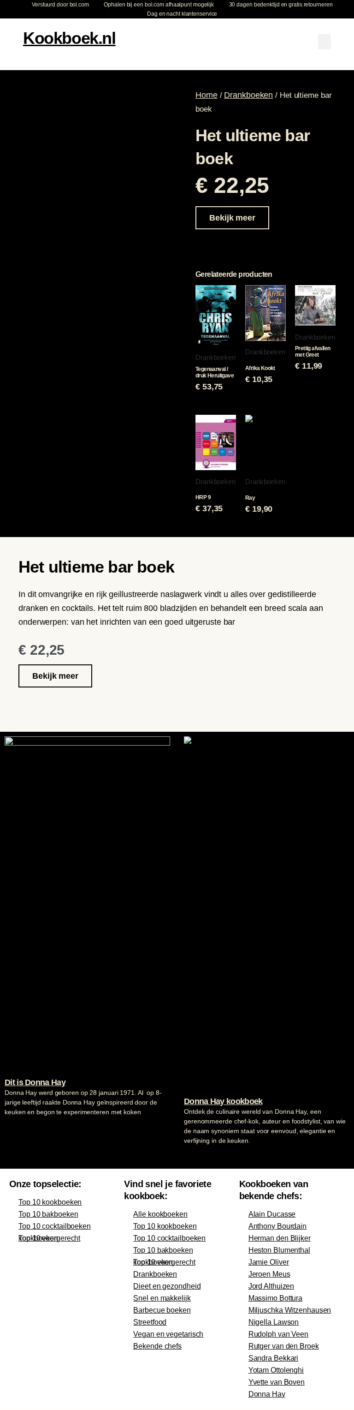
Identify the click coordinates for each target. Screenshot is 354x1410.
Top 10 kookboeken (50, 1202)
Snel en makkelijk (161, 1298)
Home (206, 95)
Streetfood (149, 1322)
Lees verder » (23, 1129)
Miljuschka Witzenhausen (289, 1310)
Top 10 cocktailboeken (54, 1226)
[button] (324, 41)
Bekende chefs (157, 1346)
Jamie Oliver (268, 1262)
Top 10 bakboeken (48, 1214)
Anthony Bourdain (277, 1226)
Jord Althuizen (271, 1286)
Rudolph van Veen (278, 1334)
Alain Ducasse (272, 1214)
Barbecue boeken (162, 1310)
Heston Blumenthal (279, 1250)
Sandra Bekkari (273, 1358)
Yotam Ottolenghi (276, 1370)
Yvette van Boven (276, 1382)
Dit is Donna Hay (35, 1082)
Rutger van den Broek (283, 1346)
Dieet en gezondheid (167, 1286)
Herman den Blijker (279, 1238)
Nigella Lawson (273, 1322)
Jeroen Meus (269, 1274)
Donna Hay (266, 1394)
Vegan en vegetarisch (168, 1334)
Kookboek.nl (69, 38)
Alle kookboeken (160, 1214)
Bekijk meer (232, 217)
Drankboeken (248, 95)
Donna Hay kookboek (223, 1101)
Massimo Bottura (275, 1298)
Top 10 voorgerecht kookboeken (49, 1238)
